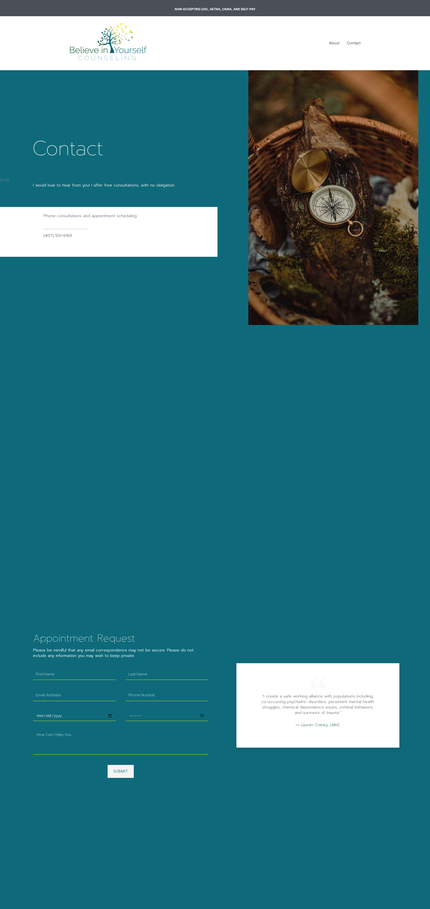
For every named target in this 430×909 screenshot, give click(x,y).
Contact (354, 43)
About (334, 43)
